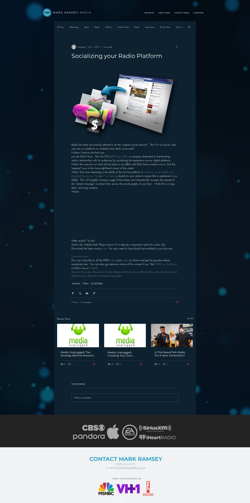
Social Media (97, 283)
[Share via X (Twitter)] (80, 293)
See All (190, 318)
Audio (136, 27)
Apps (86, 27)
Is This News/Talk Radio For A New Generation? (170, 354)
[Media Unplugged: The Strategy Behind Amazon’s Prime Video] (78, 335)
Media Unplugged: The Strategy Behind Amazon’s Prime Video (78, 354)
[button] (189, 27)
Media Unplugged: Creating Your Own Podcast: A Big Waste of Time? (123, 354)
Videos (85, 283)
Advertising (74, 27)
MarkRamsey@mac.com (131, 468)
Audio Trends (123, 27)
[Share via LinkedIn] (87, 293)
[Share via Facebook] (72, 293)
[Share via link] (94, 293)
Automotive (150, 27)
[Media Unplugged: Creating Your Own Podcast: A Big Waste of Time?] (125, 335)
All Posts (60, 27)
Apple (97, 27)
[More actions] (177, 47)
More (178, 27)
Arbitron (108, 27)
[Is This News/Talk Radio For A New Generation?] (172, 335)
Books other (165, 27)
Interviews (76, 283)
